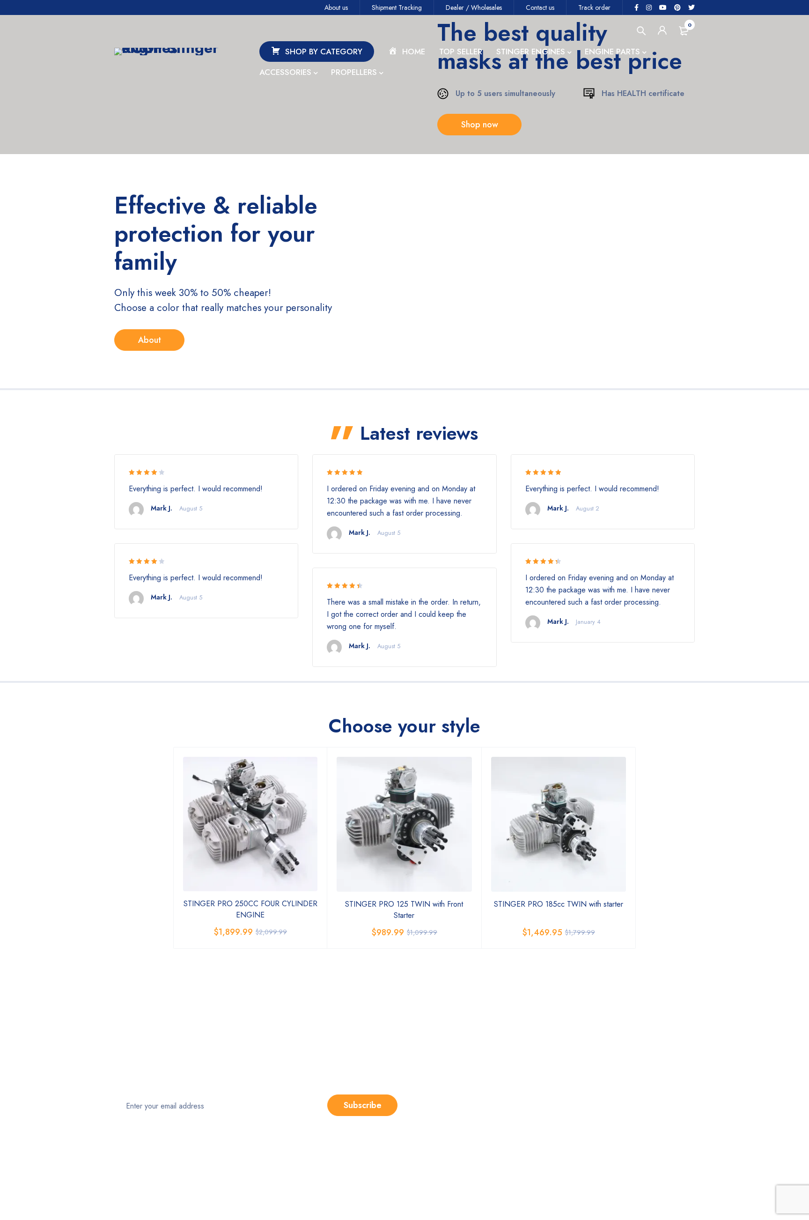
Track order (594, 7)
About (149, 340)
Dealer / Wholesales (474, 7)
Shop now (479, 124)
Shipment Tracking (397, 7)
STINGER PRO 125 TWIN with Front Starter (404, 910)
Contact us (540, 7)
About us (336, 7)
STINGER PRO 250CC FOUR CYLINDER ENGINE (250, 909)
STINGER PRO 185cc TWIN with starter (558, 904)
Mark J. (161, 508)
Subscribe (363, 1105)
